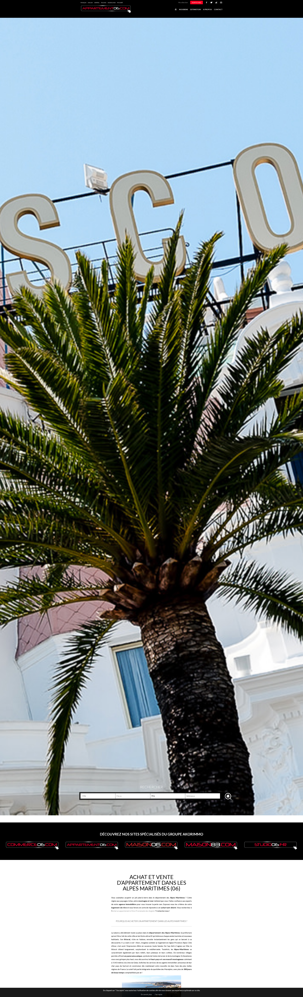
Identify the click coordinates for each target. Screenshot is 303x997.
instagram (216, 2)
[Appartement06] (105, 12)
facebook (206, 2)
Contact (218, 9)
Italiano (103, 2)
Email (221, 2)
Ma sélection (183, 2)
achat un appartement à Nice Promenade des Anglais (133, 911)
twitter (211, 2)
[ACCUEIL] (176, 9)
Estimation (195, 9)
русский (120, 2)
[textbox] (98, 795)
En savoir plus (146, 994)
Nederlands (112, 2)
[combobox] (97, 796)
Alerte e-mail (196, 2)
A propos (207, 9)
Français (83, 2)
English (90, 2)
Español (96, 2)
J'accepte (158, 994)
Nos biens (183, 9)
